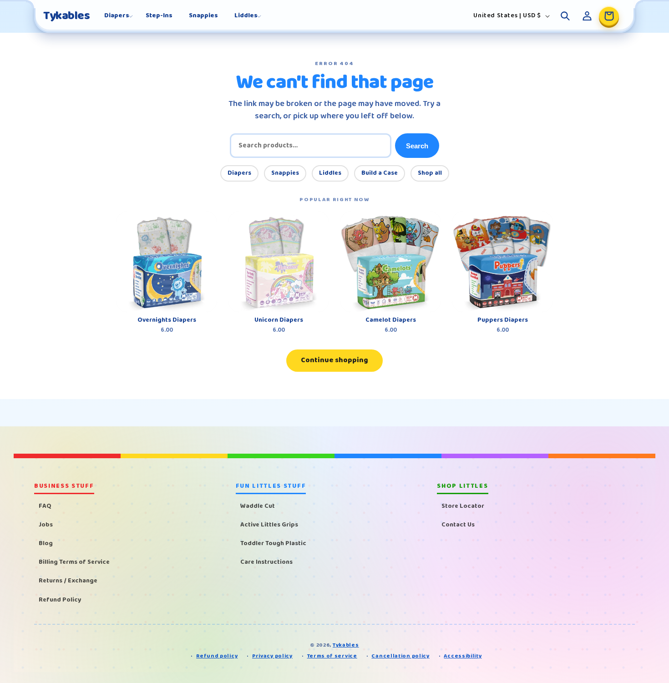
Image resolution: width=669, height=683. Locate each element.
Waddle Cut (257, 506)
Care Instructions (266, 562)
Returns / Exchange (68, 581)
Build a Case (379, 173)
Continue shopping (334, 360)
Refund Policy (60, 600)
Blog (46, 543)
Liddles (330, 173)
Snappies (285, 173)
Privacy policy (272, 656)
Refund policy (217, 656)
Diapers (239, 173)
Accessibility (462, 656)
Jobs (46, 525)
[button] (117, 15)
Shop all (430, 173)
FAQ (45, 506)
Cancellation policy (400, 656)
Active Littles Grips (269, 525)
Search (417, 146)
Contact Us (458, 525)
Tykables (346, 645)
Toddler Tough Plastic (273, 543)
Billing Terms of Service (74, 562)
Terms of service (332, 656)
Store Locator (462, 506)
